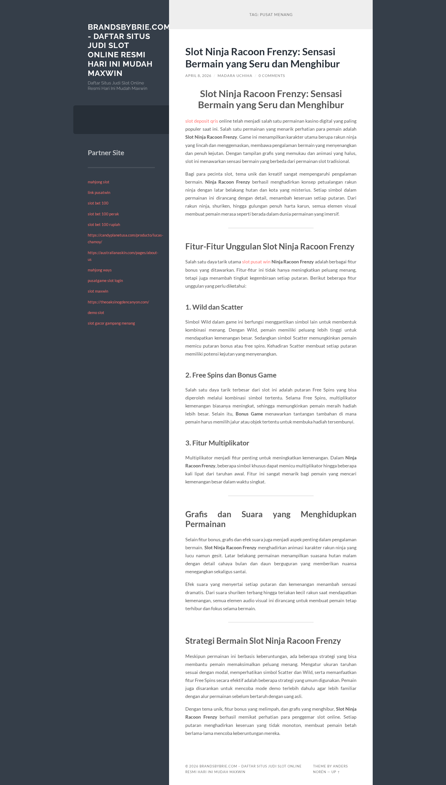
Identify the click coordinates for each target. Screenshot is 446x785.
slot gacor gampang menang (111, 323)
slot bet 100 (98, 203)
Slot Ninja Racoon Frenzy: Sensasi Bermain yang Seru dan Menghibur (262, 57)
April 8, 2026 (198, 76)
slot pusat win (256, 261)
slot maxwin (98, 291)
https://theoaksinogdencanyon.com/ (118, 302)
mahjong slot (98, 181)
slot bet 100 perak (103, 213)
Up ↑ (335, 772)
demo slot (96, 312)
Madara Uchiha (235, 76)
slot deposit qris (201, 121)
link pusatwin (99, 192)
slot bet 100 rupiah (104, 224)
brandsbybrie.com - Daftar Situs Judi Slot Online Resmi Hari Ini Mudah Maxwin (129, 50)
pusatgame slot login (105, 280)
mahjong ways (100, 270)
